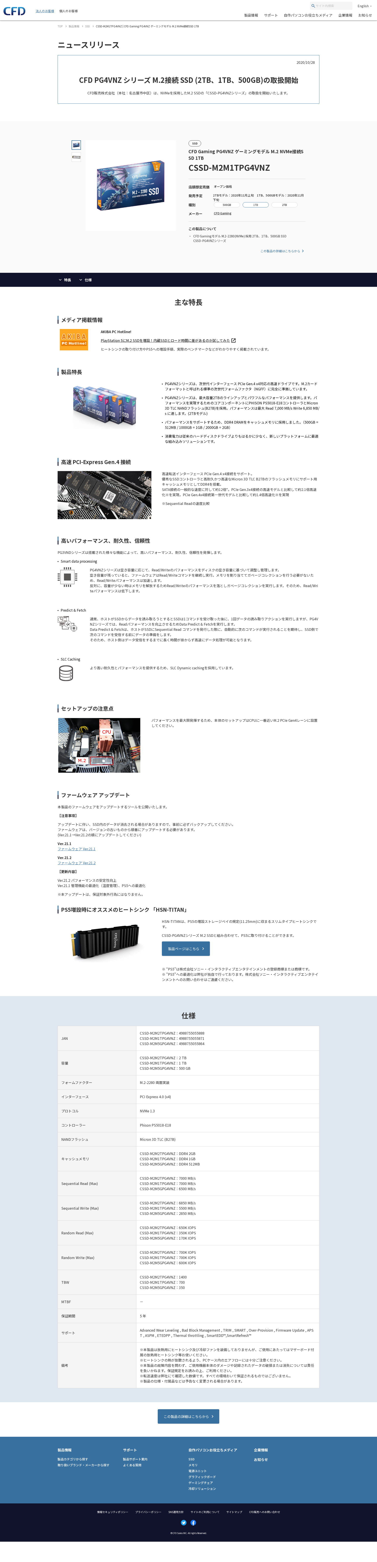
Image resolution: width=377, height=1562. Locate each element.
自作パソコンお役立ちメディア (308, 15)
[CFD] (14, 14)
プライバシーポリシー (148, 1512)
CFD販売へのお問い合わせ (264, 1512)
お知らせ (365, 15)
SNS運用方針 (176, 1512)
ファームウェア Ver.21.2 (77, 862)
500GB (227, 205)
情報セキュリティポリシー (112, 1512)
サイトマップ (234, 1512)
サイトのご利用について (205, 1512)
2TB (284, 205)
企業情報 (345, 15)
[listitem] (168, 340)
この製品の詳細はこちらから (280, 251)
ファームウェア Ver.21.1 (77, 848)
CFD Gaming (222, 213)
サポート (271, 15)
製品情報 (251, 15)
